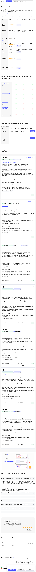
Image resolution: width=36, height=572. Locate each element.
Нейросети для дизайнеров (3, 540)
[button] (20, 159)
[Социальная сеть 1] (1, 564)
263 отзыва (10, 46)
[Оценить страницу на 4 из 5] (29, 528)
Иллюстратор (4, 88)
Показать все (3, 547)
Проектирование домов (12, 540)
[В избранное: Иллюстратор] (10, 90)
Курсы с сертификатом (19, 561)
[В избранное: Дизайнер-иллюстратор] (10, 94)
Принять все (12, 569)
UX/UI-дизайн (12, 545)
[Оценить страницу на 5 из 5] (31, 528)
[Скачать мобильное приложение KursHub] (4, 568)
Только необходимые (21, 569)
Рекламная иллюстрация (6, 97)
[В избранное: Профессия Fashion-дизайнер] (10, 85)
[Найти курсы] (31, 1)
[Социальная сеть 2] (4, 564)
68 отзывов (10, 33)
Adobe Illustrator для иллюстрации (5, 102)
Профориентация (28, 561)
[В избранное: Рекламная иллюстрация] (10, 99)
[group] (20, 16)
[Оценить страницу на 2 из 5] (26, 528)
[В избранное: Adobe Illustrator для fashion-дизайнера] (10, 110)
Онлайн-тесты (28, 558)
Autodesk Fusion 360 (4, 542)
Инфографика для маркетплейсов (30, 543)
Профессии (27, 564)
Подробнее (3, 27)
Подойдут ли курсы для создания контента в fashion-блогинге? (15, 504)
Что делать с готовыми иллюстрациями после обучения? (13, 508)
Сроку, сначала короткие (5, 126)
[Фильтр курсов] (4, 16)
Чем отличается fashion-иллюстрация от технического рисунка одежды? (15, 493)
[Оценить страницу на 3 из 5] (27, 528)
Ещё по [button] (18, 25)
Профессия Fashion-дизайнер (5, 84)
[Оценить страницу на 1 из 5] (24, 528)
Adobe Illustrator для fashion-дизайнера (5, 108)
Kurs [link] (2, 1)
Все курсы (17, 558)
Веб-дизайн (3, 545)
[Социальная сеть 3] (6, 564)
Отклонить (29, 569)
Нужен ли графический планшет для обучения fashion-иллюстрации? (16, 478)
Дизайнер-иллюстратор (6, 93)
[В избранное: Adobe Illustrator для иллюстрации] (10, 104)
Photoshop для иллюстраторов (4, 113)
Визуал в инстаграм (22, 542)
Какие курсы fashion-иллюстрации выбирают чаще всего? (13, 500)
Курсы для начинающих (20, 563)
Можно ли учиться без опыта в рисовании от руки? (12, 497)
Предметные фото (13, 542)
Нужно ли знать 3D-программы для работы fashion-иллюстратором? (16, 511)
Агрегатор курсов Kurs (7, 557)
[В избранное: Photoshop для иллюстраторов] (10, 115)
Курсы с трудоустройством (20, 562)
